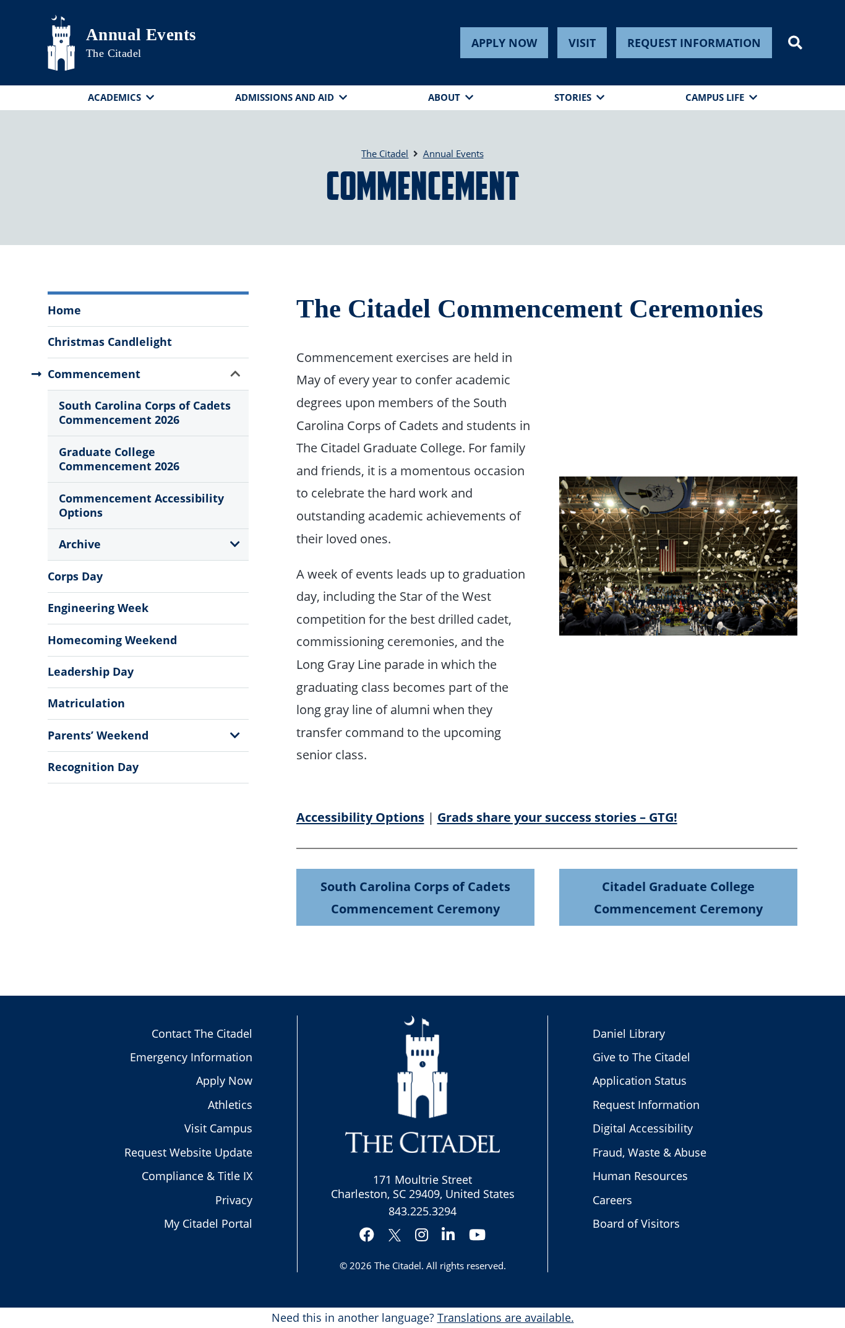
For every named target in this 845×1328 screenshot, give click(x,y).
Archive (80, 544)
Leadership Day (91, 671)
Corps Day (75, 576)
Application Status (640, 1080)
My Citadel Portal (208, 1223)
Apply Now (504, 42)
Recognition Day (93, 766)
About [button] (444, 97)
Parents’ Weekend (98, 735)
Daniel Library (629, 1033)
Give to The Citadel (641, 1057)
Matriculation (86, 703)
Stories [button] (572, 97)
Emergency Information (191, 1057)
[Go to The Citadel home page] (61, 43)
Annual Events (141, 34)
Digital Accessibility (643, 1128)
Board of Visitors (636, 1223)
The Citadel (397, 1265)
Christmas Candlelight (110, 341)
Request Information (694, 42)
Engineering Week (98, 607)
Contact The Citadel (202, 1033)
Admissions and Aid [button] (284, 97)
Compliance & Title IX (197, 1175)
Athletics (230, 1104)
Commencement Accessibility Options (141, 505)
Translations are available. (505, 1317)
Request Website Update (188, 1152)
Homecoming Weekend (112, 639)
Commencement (94, 373)
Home (64, 310)
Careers (612, 1199)
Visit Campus (218, 1128)
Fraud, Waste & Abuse (649, 1152)
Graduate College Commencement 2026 (119, 458)
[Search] (795, 43)
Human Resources (640, 1175)
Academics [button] (114, 97)
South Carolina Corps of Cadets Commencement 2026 (145, 412)
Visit (582, 42)
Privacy (233, 1199)
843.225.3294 (422, 1211)
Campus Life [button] (714, 97)
